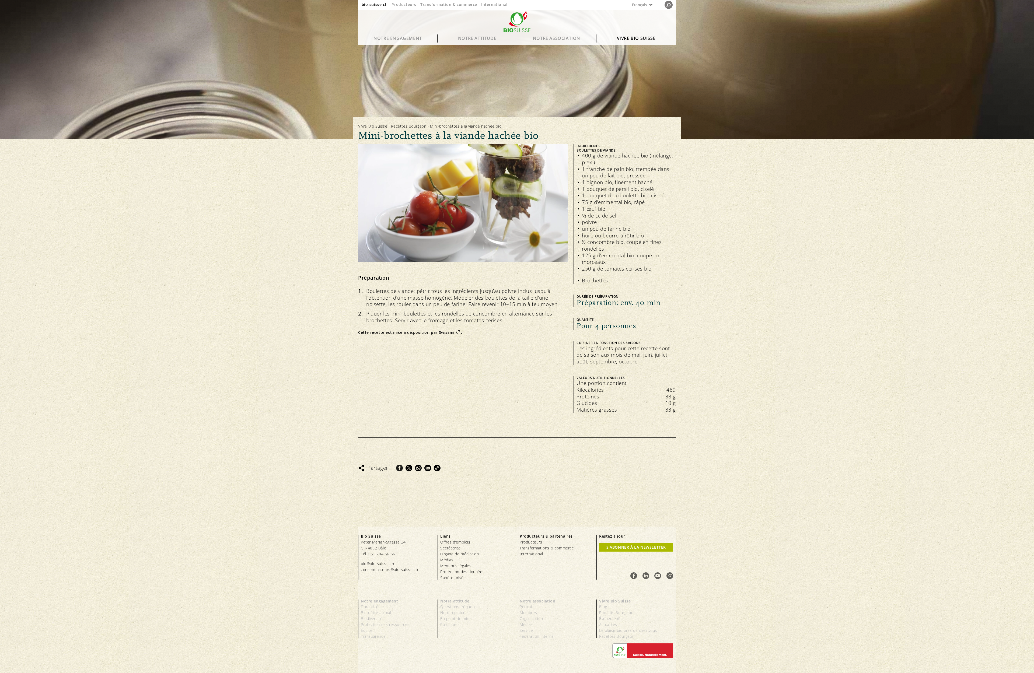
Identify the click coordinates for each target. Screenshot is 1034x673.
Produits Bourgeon (616, 612)
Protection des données (462, 571)
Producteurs (404, 4)
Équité (367, 630)
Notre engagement (397, 38)
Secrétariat (450, 548)
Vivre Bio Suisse (636, 38)
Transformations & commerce (547, 548)
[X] (409, 468)
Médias (446, 559)
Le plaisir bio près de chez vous (628, 630)
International (494, 4)
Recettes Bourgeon (408, 126)
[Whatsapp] (418, 468)
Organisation (531, 618)
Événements (610, 618)
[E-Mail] (427, 468)
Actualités (608, 624)
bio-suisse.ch (375, 4)
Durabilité (370, 606)
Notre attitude (477, 38)
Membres (528, 612)
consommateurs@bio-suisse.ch (389, 569)
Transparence (373, 636)
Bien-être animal (376, 612)
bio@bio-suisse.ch (377, 563)
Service (526, 630)
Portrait (526, 606)
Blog (603, 606)
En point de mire (455, 618)
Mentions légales (455, 565)
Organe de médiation (459, 553)
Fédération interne (537, 636)
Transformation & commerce (448, 4)
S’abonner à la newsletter (636, 547)
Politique (448, 624)
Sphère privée (453, 577)
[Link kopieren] (437, 468)
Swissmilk (448, 332)
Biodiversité (371, 618)
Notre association (556, 38)
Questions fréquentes (460, 606)
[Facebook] (399, 468)
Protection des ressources (385, 624)
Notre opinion (453, 612)
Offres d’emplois (455, 542)
